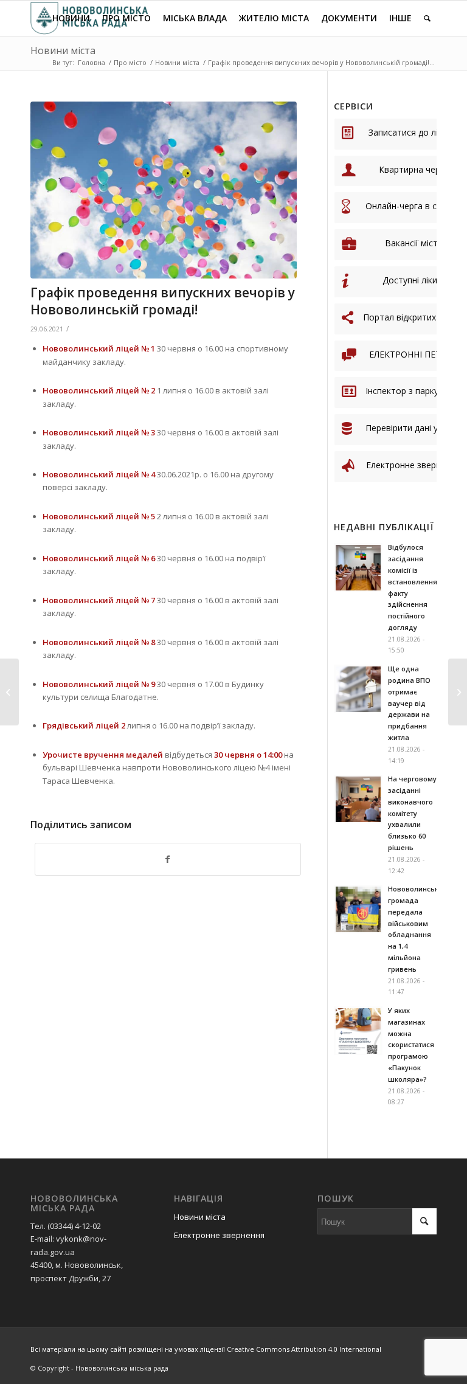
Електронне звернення (219, 1235)
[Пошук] (427, 18)
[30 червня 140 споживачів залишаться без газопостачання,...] (9, 692)
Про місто (130, 62)
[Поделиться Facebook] (167, 859)
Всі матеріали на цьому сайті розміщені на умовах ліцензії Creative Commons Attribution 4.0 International (205, 1349)
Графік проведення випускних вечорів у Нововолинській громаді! (162, 300)
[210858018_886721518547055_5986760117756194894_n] (163, 190)
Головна (91, 62)
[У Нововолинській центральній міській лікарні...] (457, 692)
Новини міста (62, 50)
